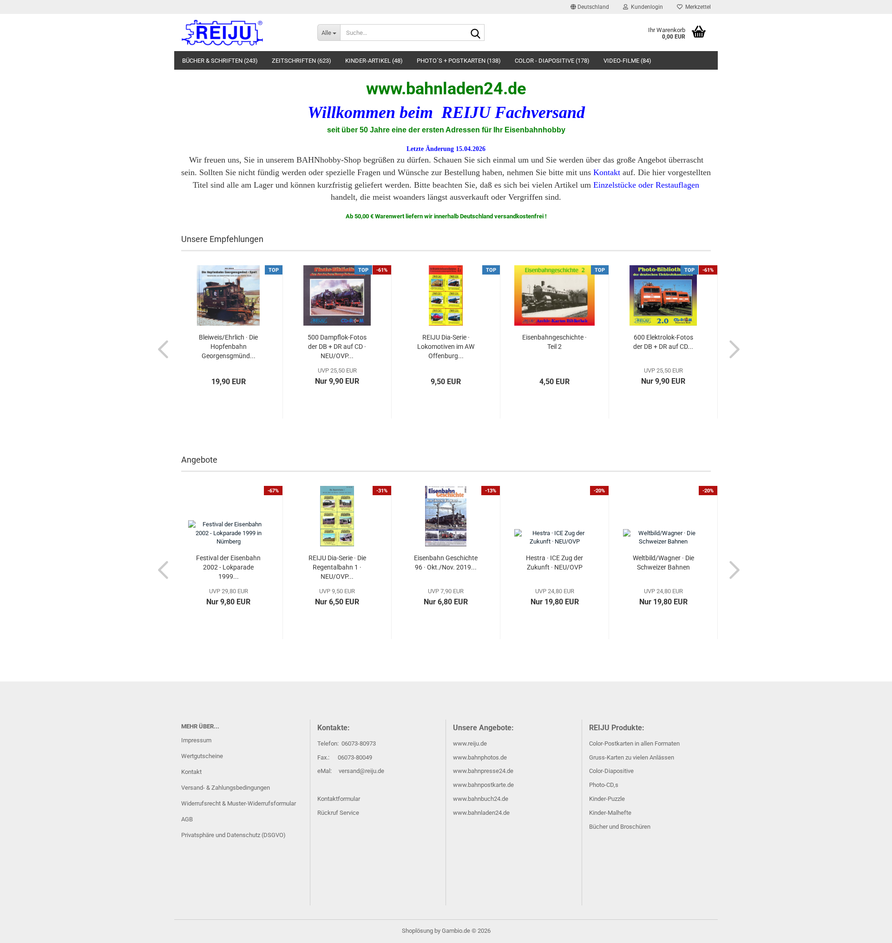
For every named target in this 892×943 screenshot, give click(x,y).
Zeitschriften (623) (301, 60)
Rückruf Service (338, 812)
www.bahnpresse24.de (483, 770)
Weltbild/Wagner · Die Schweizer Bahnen (663, 562)
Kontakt (191, 771)
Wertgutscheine (202, 756)
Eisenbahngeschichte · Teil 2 (554, 342)
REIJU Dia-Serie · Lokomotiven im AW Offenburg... (445, 347)
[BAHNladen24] (242, 32)
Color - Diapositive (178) (552, 60)
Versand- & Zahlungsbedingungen (225, 787)
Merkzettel (696, 7)
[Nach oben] (866, 929)
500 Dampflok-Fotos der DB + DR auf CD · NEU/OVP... (337, 347)
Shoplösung (417, 930)
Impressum (196, 740)
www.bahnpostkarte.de (483, 784)
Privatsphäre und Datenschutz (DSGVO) (233, 835)
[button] (590, 7)
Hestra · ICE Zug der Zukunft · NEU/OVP (554, 562)
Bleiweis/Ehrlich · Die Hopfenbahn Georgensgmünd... (228, 347)
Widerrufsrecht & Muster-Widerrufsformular (238, 803)
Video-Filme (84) (627, 60)
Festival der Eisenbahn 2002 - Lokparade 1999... (228, 567)
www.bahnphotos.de (480, 757)
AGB (187, 819)
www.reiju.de (470, 743)
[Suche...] (476, 33)
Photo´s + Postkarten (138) (459, 60)
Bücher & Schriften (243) (220, 60)
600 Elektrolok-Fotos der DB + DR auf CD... (663, 342)
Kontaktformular (338, 798)
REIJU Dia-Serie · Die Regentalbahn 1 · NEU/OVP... (337, 567)
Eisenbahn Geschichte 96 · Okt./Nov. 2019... (446, 562)
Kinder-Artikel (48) (374, 60)
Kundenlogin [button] (645, 7)
